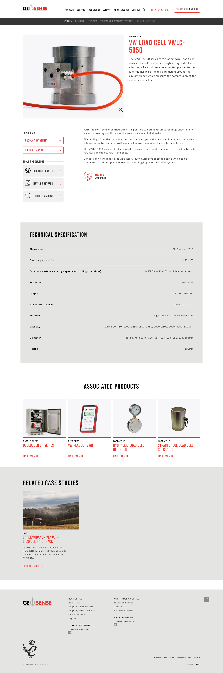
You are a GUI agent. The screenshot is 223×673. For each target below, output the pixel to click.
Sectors (81, 9)
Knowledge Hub (122, 9)
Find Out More (31, 456)
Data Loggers (30, 441)
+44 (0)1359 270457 (80, 625)
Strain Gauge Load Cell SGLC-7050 (176, 447)
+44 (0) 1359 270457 (159, 9)
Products (69, 9)
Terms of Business (177, 657)
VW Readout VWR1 (81, 445)
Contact (136, 9)
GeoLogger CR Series (38, 445)
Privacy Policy (160, 657)
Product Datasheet (36, 140)
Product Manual (35, 150)
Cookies (190, 657)
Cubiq (197, 664)
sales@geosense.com (80, 629)
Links (197, 657)
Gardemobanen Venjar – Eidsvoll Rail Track (41, 539)
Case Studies (94, 9)
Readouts (73, 441)
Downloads (80, 21)
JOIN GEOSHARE (189, 8)
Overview (68, 21)
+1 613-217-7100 (124, 617)
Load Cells (135, 36)
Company (107, 9)
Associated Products (123, 21)
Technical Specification (100, 21)
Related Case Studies (147, 21)
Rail (25, 533)
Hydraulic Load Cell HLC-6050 (128, 447)
